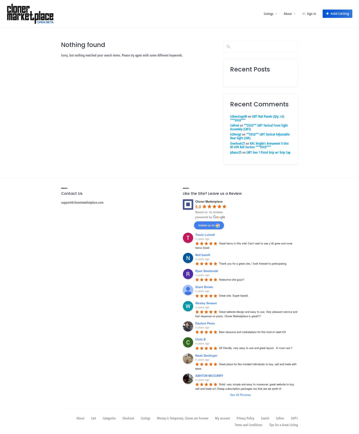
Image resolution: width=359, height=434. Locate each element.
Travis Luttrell (205, 235)
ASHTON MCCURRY (209, 376)
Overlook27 (237, 143)
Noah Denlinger (206, 355)
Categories (109, 418)
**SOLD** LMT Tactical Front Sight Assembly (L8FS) (259, 127)
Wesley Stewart (206, 303)
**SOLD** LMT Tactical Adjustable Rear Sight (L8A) (260, 136)
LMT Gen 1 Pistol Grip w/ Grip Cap (268, 152)
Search (265, 418)
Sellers (280, 418)
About (288, 13)
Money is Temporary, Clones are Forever (182, 418)
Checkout (128, 418)
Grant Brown (204, 287)
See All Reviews (240, 395)
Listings (268, 13)
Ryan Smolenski (206, 271)
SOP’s (294, 418)
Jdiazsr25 (235, 152)
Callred (234, 125)
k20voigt (235, 134)
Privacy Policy (245, 418)
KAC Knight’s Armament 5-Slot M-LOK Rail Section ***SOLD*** (259, 145)
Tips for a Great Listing (283, 425)
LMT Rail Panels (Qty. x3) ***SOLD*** (257, 118)
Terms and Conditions (248, 425)
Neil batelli (202, 255)
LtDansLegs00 (238, 116)
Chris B (200, 339)
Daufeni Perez (205, 323)
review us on (206, 225)
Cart (93, 418)
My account (222, 418)
